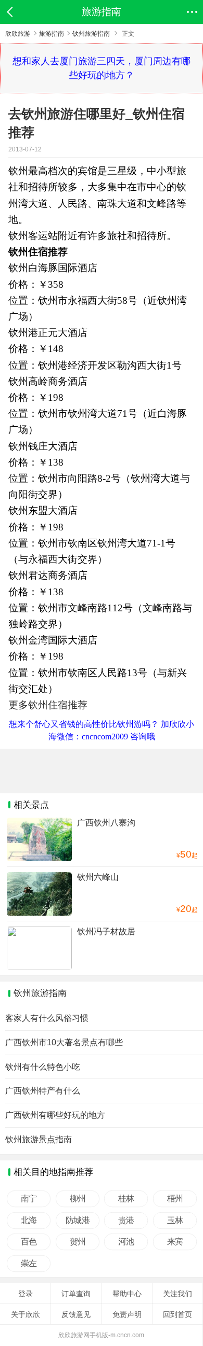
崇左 (29, 1263)
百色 (29, 1241)
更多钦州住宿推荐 (47, 704)
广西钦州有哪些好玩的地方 (55, 1115)
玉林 (175, 1220)
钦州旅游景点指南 (38, 1139)
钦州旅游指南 (91, 33)
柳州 (77, 1198)
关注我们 (177, 1293)
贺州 (77, 1241)
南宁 (29, 1198)
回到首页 (177, 1314)
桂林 (126, 1198)
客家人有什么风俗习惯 (46, 1018)
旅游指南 (51, 33)
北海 (29, 1220)
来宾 (175, 1241)
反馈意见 (76, 1314)
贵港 (126, 1220)
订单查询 (76, 1293)
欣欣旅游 (17, 33)
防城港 (77, 1220)
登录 (25, 1293)
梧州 (175, 1198)
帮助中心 (127, 1293)
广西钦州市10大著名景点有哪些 (64, 1042)
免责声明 (127, 1314)
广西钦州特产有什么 (42, 1090)
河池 (126, 1241)
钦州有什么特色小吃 (42, 1066)
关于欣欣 (25, 1314)
